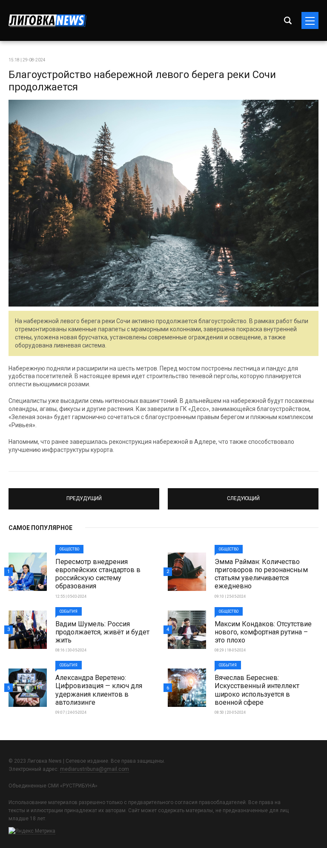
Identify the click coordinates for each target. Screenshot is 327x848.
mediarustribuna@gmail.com (94, 769)
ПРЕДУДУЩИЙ (84, 495)
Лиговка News (47, 20)
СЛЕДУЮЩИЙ (243, 495)
